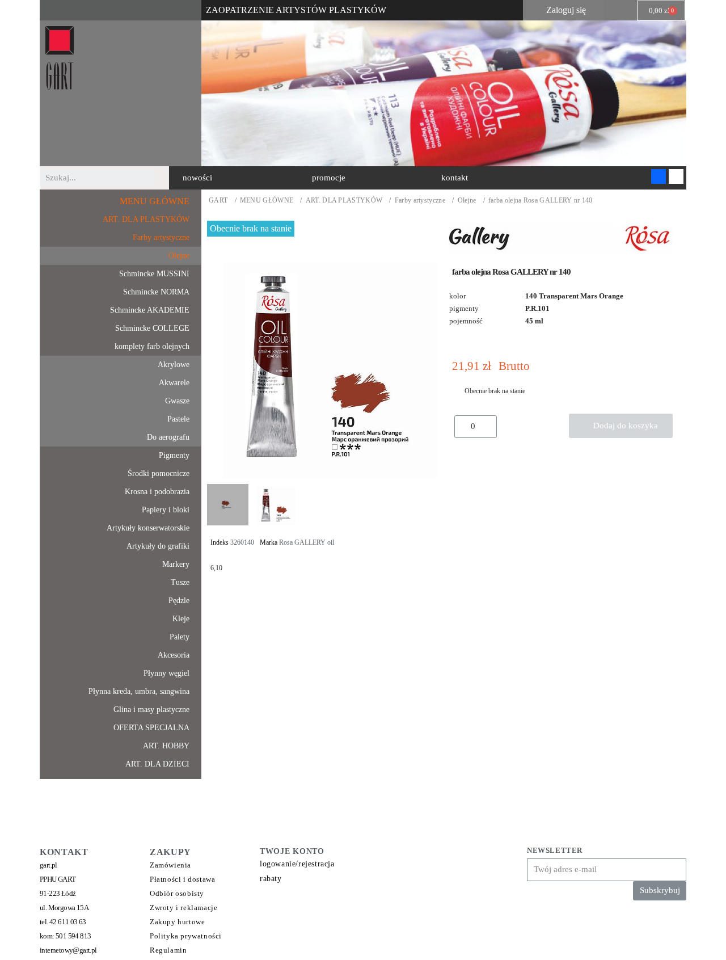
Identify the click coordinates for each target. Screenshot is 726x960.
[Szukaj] (163, 177)
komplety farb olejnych (152, 346)
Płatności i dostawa (182, 879)
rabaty (271, 878)
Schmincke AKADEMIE (149, 310)
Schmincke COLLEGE (152, 328)
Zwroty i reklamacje (183, 907)
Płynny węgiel (166, 673)
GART (218, 200)
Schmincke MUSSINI (154, 274)
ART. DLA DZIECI (157, 764)
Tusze (180, 582)
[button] (197, 178)
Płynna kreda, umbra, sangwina (138, 691)
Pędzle (178, 600)
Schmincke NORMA (156, 292)
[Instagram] (676, 176)
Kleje (180, 618)
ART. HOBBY (166, 746)
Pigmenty (174, 455)
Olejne (467, 200)
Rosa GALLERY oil (306, 542)
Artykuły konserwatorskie (148, 528)
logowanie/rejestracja (297, 864)
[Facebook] (658, 176)
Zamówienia (170, 865)
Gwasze (177, 401)
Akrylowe (173, 364)
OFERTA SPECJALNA (151, 727)
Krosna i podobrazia (157, 491)
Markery (175, 564)
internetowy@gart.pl (68, 950)
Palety (179, 637)
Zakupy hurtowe (177, 921)
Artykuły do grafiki (157, 546)
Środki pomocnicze (158, 473)
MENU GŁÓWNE (266, 200)
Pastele (178, 419)
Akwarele (174, 382)
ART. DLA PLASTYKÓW (344, 200)
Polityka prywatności (186, 936)
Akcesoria (173, 655)
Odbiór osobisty (177, 893)
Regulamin (168, 950)
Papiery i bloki (165, 510)
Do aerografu (168, 437)
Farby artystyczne (420, 200)
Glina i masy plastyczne (151, 709)
